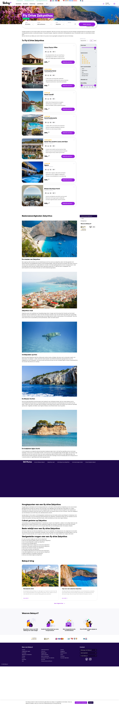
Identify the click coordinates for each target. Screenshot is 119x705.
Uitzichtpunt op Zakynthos (63, 462)
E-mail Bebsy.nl (84, 655)
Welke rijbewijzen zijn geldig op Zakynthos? (33, 553)
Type (26, 22)
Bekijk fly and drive (67, 62)
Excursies (43, 659)
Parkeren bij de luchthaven (46, 661)
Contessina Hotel (50, 71)
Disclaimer (24, 659)
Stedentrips (32, 3)
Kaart (95, 40)
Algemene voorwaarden (27, 654)
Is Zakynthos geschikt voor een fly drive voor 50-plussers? (36, 550)
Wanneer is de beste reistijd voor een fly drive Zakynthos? (36, 546)
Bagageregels (44, 652)
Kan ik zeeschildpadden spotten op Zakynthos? (34, 542)
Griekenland (46, 48)
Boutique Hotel (85, 75)
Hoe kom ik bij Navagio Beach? (30, 543)
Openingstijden (84, 653)
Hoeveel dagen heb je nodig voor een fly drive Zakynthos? (36, 544)
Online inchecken (44, 654)
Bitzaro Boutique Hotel (52, 189)
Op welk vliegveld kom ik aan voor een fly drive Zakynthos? (36, 552)
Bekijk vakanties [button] (87, 24)
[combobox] (29, 24)
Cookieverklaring (47, 703)
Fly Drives (25, 3)
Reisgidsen (62, 651)
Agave (46, 165)
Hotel (83, 68)
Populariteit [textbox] (83, 40)
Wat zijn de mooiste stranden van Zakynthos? (33, 547)
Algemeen (84, 221)
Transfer (62, 649)
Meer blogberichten (59, 603)
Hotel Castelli (49, 94)
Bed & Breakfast (85, 73)
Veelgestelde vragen (26, 651)
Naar (57, 22)
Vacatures (43, 651)
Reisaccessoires (63, 652)
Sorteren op (82, 38)
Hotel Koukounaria (50, 118)
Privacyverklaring (57, 703)
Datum (69, 22)
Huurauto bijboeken (64, 657)
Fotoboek (62, 656)
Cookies (23, 656)
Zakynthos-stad (50, 462)
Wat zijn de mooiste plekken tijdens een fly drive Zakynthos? (37, 540)
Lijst (91, 40)
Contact (23, 649)
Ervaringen (24, 652)
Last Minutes (40, 3)
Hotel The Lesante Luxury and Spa (56, 141)
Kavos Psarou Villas (50, 47)
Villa (83, 72)
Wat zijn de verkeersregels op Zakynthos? (32, 555)
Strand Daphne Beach (90, 462)
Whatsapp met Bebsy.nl (86, 650)
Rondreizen (18, 3)
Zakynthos (51, 48)
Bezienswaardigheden (87, 216)
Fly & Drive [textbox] (27, 24)
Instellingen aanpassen (81, 702)
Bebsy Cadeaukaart (45, 656)
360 (83, 218)
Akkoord (91, 702)
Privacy (23, 657)
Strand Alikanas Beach (39, 462)
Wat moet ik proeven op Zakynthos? (31, 549)
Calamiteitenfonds (45, 649)
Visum (61, 654)
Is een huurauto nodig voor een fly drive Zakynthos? (35, 539)
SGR (23, 661)
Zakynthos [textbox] (58, 24)
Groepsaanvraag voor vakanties (47, 657)
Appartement (84, 70)
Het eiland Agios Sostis (77, 462)
